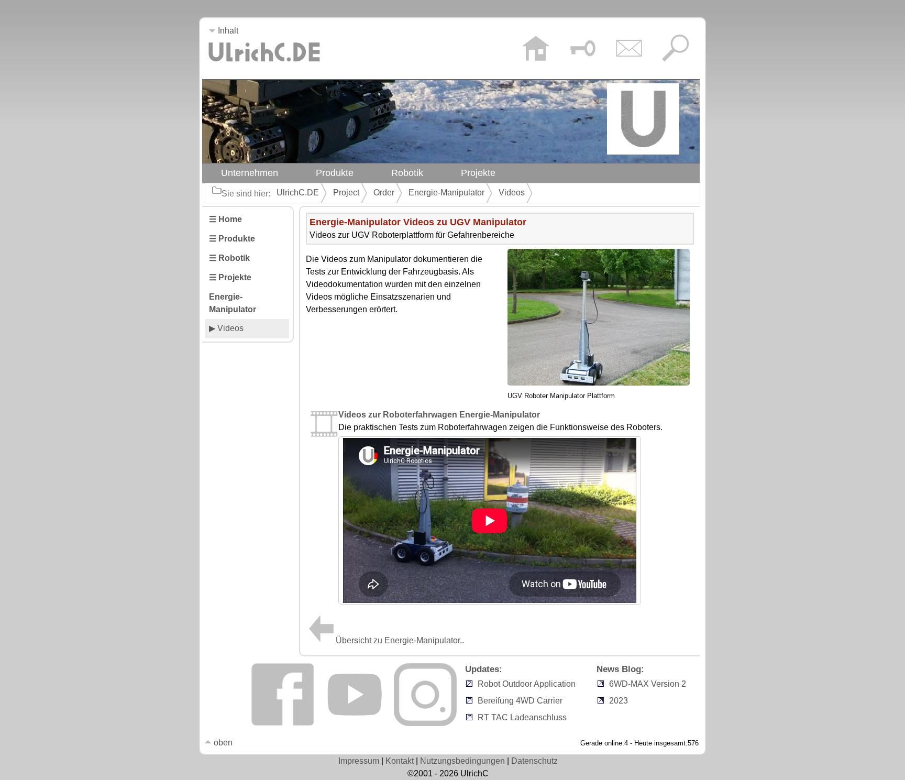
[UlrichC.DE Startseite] (535, 50)
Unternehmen (249, 173)
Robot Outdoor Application (527, 683)
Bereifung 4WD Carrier (520, 700)
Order (383, 192)
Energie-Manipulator (446, 192)
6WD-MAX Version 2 (647, 683)
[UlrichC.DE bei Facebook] (282, 723)
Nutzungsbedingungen (462, 760)
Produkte (335, 173)
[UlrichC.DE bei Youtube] (354, 723)
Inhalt (227, 30)
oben (222, 742)
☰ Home (225, 219)
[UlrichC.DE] (264, 64)
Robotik (407, 173)
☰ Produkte (232, 238)
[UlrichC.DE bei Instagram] (425, 723)
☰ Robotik (229, 258)
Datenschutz (534, 760)
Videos (512, 192)
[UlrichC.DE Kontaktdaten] (629, 50)
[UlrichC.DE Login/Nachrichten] (582, 50)
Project (346, 192)
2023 (618, 700)
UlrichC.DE (298, 192)
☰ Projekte (230, 277)
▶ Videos (226, 328)
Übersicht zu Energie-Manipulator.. (400, 640)
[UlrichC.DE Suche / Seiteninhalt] (675, 50)
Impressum (358, 760)
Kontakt (399, 760)
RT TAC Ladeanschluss (522, 717)
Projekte (478, 173)
